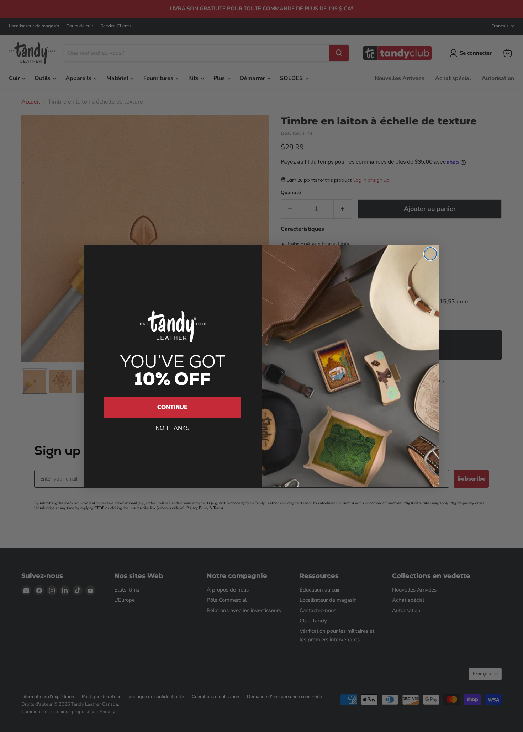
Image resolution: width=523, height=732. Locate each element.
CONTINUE (172, 407)
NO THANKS (172, 428)
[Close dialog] (430, 254)
